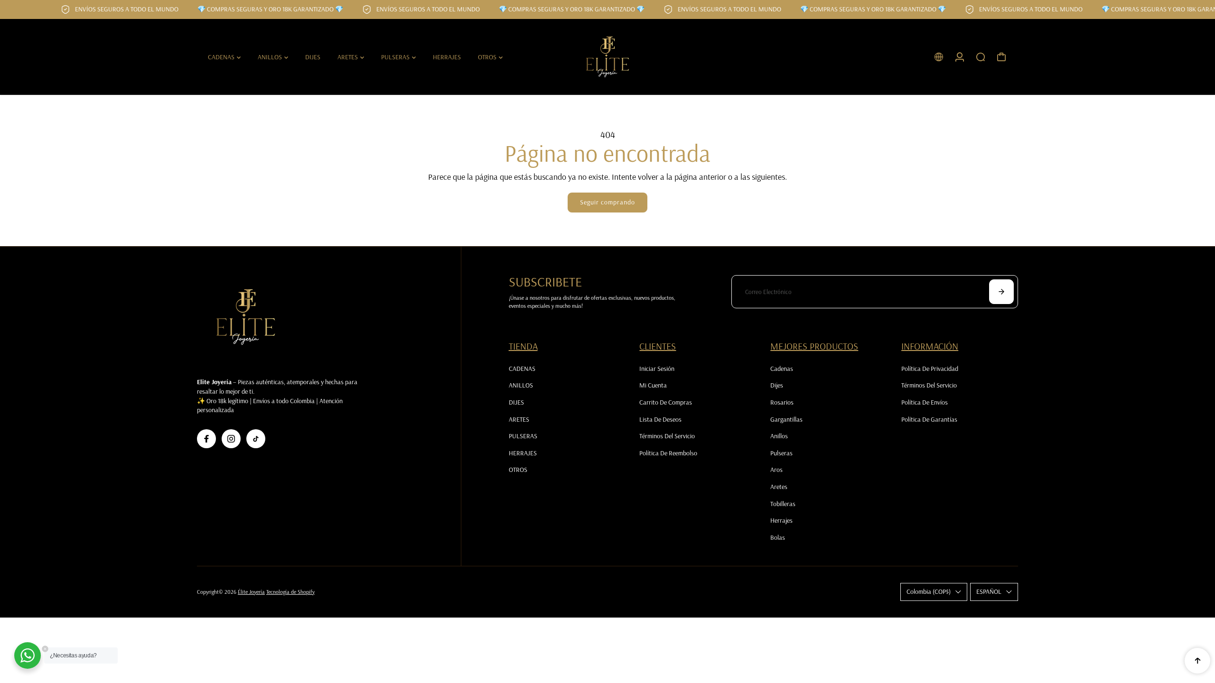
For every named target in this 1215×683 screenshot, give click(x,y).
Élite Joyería (251, 591)
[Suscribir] (1001, 291)
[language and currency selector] (938, 56)
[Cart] (1001, 56)
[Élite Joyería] (607, 57)
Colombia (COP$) (929, 591)
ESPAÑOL (988, 591)
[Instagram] (231, 438)
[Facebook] (206, 438)
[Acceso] (959, 56)
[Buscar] (980, 56)
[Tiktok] (255, 438)
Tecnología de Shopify (290, 591)
